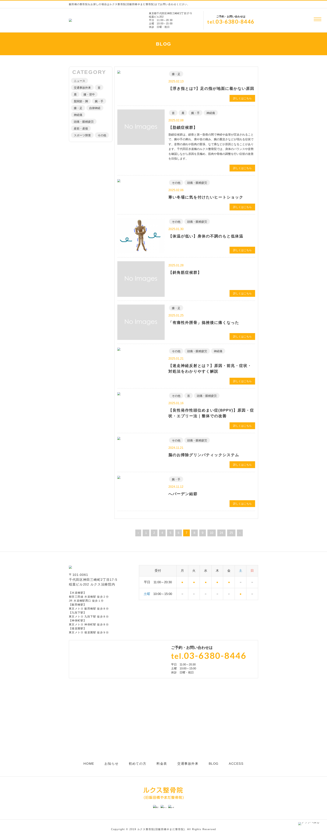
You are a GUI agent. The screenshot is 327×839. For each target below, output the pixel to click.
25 (231, 532)
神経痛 (78, 114)
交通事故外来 (82, 87)
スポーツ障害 (82, 135)
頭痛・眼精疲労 (84, 121)
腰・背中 (89, 94)
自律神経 (94, 108)
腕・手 (99, 101)
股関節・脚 (81, 101)
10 (211, 532)
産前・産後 (81, 128)
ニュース (79, 80)
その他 (102, 135)
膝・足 (78, 108)
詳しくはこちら (242, 98)
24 (221, 532)
